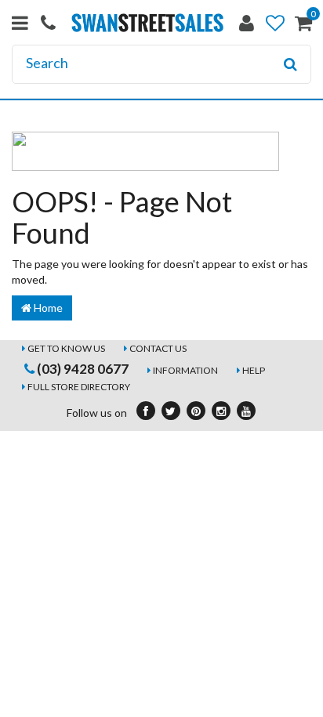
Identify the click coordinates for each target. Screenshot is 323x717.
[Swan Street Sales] (147, 21)
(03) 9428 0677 (81, 368)
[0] (303, 26)
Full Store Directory (78, 387)
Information (185, 370)
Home (47, 307)
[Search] (290, 64)
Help (253, 370)
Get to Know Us (66, 348)
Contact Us (158, 348)
